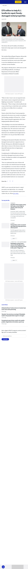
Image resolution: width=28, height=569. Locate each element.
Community (12, 203)
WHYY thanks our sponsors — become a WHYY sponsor (14, 93)
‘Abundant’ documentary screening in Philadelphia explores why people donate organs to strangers (13, 314)
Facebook (7, 181)
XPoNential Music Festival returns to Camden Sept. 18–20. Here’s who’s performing (14, 308)
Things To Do (13, 241)
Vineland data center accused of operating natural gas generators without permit (18, 226)
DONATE (18, 2)
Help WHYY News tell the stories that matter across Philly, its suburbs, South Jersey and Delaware (18, 207)
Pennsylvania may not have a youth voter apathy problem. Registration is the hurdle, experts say (13, 321)
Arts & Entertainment (21, 241)
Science (12, 223)
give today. (16, 193)
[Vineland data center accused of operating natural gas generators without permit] (6, 226)
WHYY (5, 2)
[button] (3, 566)
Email (12, 181)
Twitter (10, 181)
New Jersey (5, 5)
